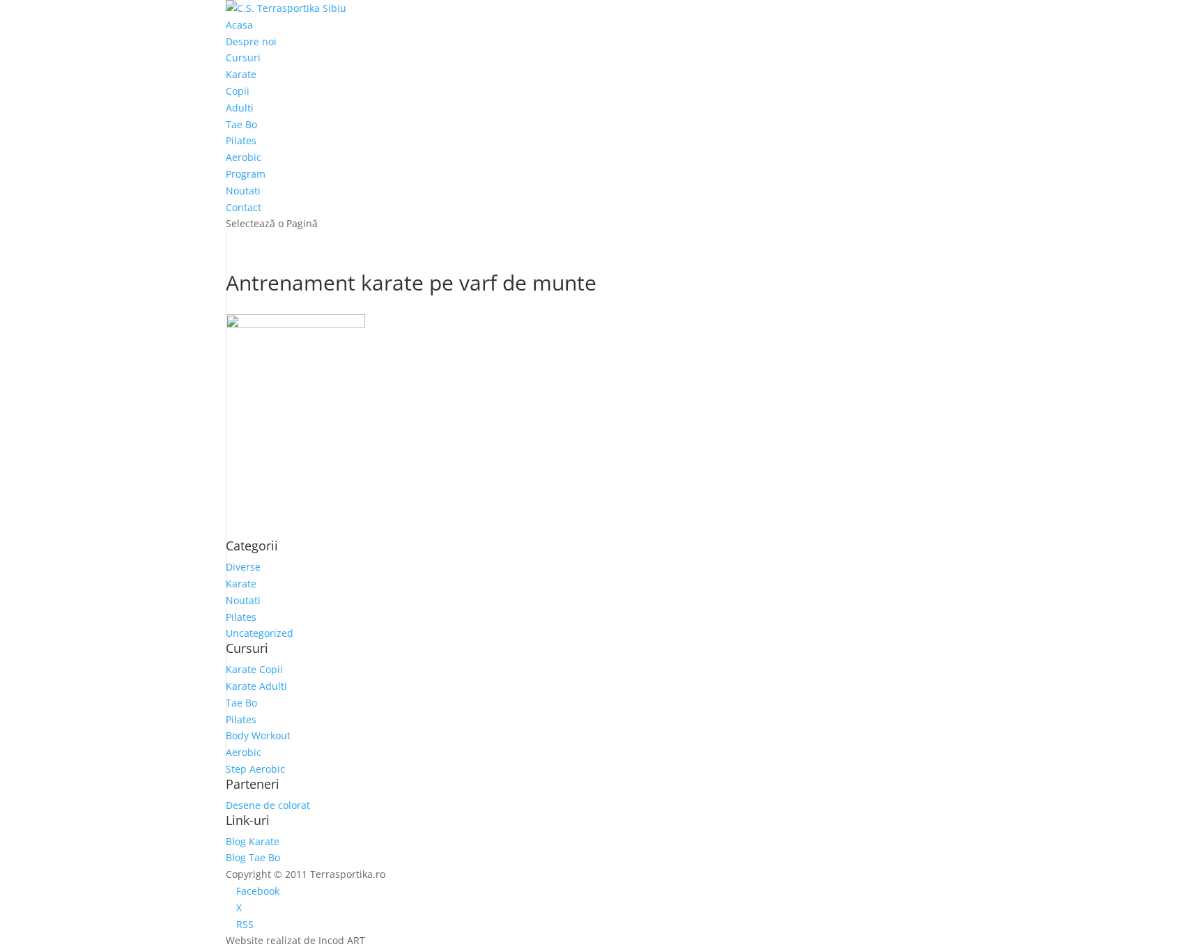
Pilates (241, 140)
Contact (243, 207)
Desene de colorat (268, 805)
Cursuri (243, 57)
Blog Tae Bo (253, 857)
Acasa (239, 24)
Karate (241, 74)
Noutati (243, 190)
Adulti (240, 107)
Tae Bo (241, 124)
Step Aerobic (255, 769)
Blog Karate (252, 841)
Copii (237, 91)
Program (245, 173)
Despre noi (251, 41)
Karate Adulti (256, 686)
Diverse (243, 566)
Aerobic (243, 157)
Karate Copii (254, 669)
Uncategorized (259, 633)
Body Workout (258, 735)
